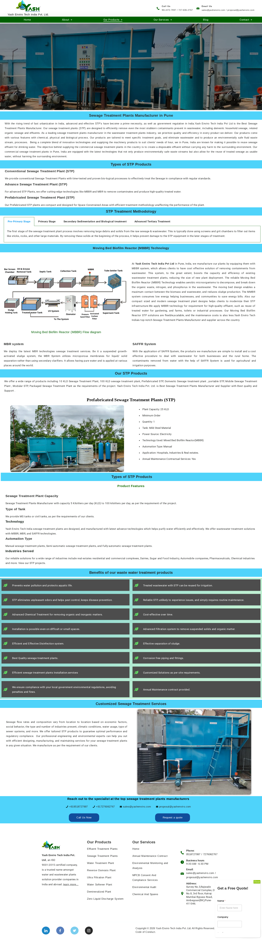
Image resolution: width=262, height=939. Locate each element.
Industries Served (19, 551)
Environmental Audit (144, 887)
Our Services (161, 19)
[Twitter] (75, 931)
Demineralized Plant (99, 891)
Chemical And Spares (145, 894)
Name (221, 901)
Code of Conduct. (146, 932)
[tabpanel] (132, 234)
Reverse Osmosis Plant (101, 870)
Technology (14, 521)
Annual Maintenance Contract (150, 856)
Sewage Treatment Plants (102, 856)
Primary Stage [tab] (47, 221)
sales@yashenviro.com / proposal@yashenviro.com (228, 10)
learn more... (70, 884)
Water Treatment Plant (100, 863)
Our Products (111, 19)
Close (257, 881)
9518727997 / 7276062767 (201, 854)
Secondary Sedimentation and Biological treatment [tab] (95, 221)
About (65, 19)
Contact (244, 19)
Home (27, 19)
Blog (205, 19)
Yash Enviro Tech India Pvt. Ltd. (28, 14)
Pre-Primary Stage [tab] (19, 221)
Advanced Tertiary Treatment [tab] (152, 221)
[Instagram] (89, 931)
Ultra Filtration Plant (99, 877)
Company (222, 917)
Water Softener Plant (99, 884)
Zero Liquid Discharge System (105, 898)
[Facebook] (60, 931)
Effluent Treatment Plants (102, 848)
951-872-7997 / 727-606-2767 (177, 10)
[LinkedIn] (46, 931)
